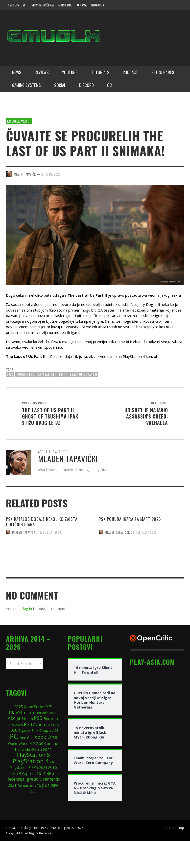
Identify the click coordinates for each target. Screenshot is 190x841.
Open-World (18, 743)
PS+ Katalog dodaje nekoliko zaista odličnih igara (41, 521)
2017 (41, 773)
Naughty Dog (25, 374)
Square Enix (28, 730)
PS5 (38, 718)
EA (52, 762)
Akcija (14, 718)
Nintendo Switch (28, 749)
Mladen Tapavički (24, 532)
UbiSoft (41, 712)
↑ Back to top (174, 827)
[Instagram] (150, 5)
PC (13, 736)
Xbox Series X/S (38, 707)
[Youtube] (169, 5)
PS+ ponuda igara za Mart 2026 (130, 519)
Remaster (25, 785)
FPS (34, 767)
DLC (33, 791)
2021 (12, 785)
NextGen (26, 737)
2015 (38, 779)
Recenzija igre (19, 779)
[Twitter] (159, 5)
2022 (47, 749)
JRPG (55, 785)
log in (27, 608)
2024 (43, 767)
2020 (10, 374)
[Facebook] (140, 5)
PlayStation (21, 712)
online (52, 743)
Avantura (41, 724)
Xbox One (45, 737)
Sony (55, 724)
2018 (53, 712)
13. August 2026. (50, 532)
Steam (27, 718)
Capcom (29, 773)
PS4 (61, 374)
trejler (42, 784)
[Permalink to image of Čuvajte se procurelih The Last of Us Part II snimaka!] (95, 234)
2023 (53, 730)
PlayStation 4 (47, 374)
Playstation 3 (20, 767)
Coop (43, 730)
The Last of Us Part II (81, 374)
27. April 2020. (51, 174)
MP (32, 743)
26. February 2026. (144, 532)
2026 (19, 724)
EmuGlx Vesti (19, 121)
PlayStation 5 (33, 754)
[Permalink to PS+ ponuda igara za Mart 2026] (141, 561)
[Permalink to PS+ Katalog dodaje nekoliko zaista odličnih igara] (48, 561)
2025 (18, 707)
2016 (52, 767)
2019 (16, 773)
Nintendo (51, 779)
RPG (50, 773)
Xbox (41, 743)
